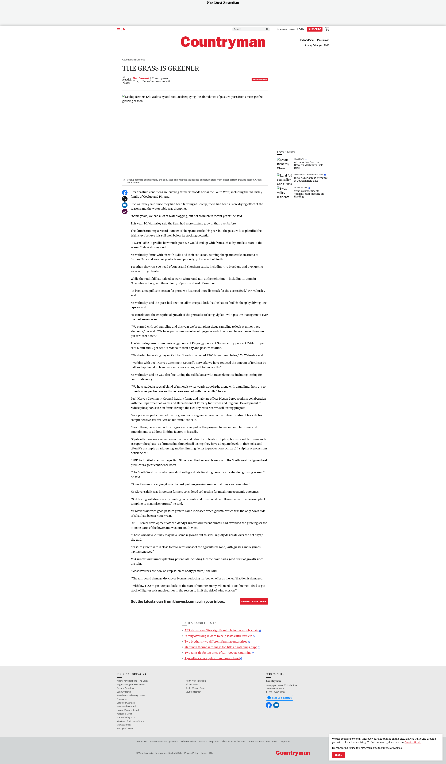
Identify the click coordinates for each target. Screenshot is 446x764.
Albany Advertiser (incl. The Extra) (132, 680)
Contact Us (141, 741)
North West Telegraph (196, 680)
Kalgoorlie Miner (124, 713)
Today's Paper (307, 40)
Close (338, 755)
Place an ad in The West (234, 741)
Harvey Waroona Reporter (129, 710)
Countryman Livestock (133, 59)
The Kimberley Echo (126, 717)
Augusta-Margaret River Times (131, 684)
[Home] (123, 29)
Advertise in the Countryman (262, 741)
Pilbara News (192, 684)
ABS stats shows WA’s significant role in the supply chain (221, 630)
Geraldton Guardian (126, 702)
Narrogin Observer (125, 728)
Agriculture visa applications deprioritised (212, 658)
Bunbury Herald (124, 691)
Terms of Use (207, 753)
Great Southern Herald (127, 706)
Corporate (285, 741)
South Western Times (195, 688)
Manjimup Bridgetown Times (130, 721)
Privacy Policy (191, 753)
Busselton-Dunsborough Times (131, 695)
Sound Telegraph (193, 691)
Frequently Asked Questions (164, 741)
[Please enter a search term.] (267, 29)
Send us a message (282, 697)
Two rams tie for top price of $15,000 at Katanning (217, 652)
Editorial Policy (188, 741)
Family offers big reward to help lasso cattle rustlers (218, 636)
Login (300, 29)
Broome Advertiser (125, 688)
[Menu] (118, 29)
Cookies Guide (413, 742)
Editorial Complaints (209, 741)
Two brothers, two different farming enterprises (215, 641)
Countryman (122, 699)
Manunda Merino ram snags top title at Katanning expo (220, 647)
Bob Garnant (261, 79)
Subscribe (314, 29)
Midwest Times (124, 724)
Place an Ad (323, 40)
